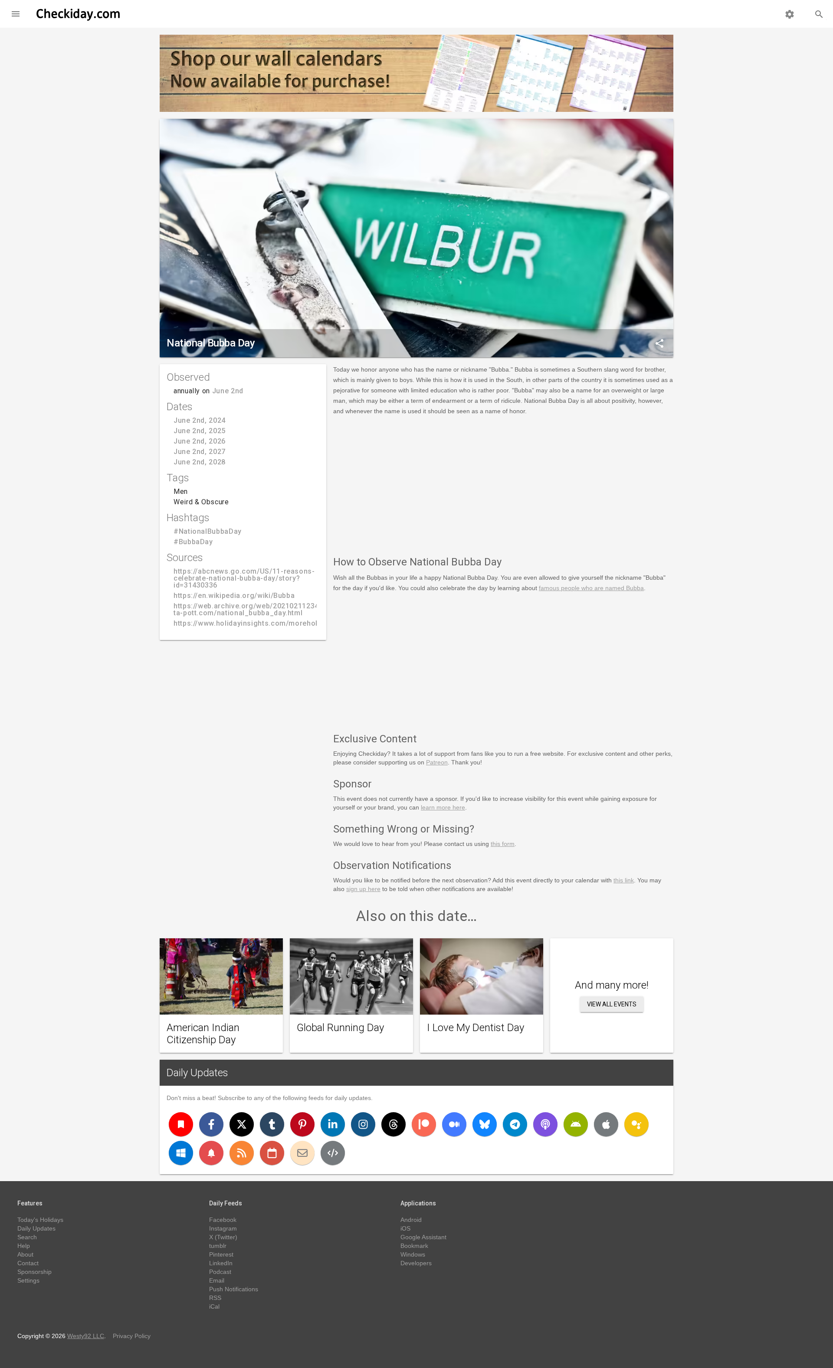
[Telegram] (515, 1124)
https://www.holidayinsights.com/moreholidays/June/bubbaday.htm (290, 623)
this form (503, 843)
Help (23, 1245)
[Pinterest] (302, 1124)
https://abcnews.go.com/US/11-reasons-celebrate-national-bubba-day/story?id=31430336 (244, 578)
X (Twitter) (223, 1237)
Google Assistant (423, 1237)
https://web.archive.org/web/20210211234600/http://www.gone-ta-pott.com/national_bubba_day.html (283, 609)
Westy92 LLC (85, 1335)
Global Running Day (340, 1028)
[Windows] (181, 1153)
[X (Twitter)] (242, 1124)
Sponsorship (34, 1271)
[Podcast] (545, 1124)
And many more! (612, 985)
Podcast (220, 1271)
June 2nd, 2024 (200, 420)
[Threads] (393, 1124)
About (25, 1254)
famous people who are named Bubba (591, 587)
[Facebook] (211, 1124)
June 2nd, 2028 (200, 462)
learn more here (443, 807)
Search (27, 1237)
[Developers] (333, 1153)
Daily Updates (197, 1073)
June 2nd (227, 391)
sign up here (363, 888)
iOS (405, 1228)
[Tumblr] (272, 1124)
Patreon (437, 762)
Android (411, 1219)
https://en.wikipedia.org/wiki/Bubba (234, 595)
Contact (28, 1263)
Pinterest (221, 1254)
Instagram (223, 1228)
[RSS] (242, 1153)
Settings (28, 1280)
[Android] (576, 1124)
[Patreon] (424, 1124)
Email (216, 1280)
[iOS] (606, 1124)
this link (623, 880)
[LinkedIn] (333, 1124)
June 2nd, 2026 (200, 441)
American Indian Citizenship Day (203, 1034)
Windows (412, 1254)
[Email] (302, 1153)
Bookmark (414, 1245)
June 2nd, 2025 (200, 431)
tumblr (217, 1245)
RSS (215, 1297)
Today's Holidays (40, 1219)
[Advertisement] (503, 484)
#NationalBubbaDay (208, 531)
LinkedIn (221, 1263)
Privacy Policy (132, 1335)
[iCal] (272, 1153)
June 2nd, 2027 (200, 451)
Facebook (222, 1219)
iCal (214, 1306)
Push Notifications (233, 1289)
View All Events (611, 1004)
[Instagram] (363, 1124)
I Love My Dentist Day (475, 1028)
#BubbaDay (193, 542)
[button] (15, 13)
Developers (416, 1263)
